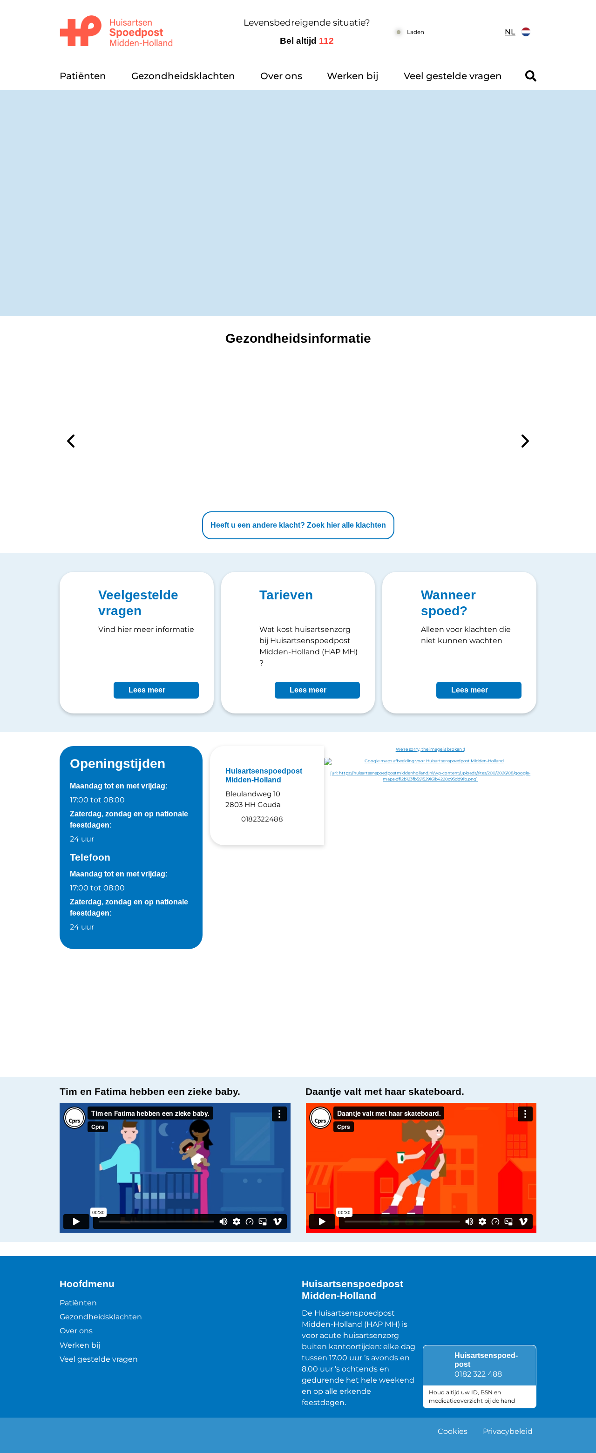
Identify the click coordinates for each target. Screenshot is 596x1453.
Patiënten (83, 75)
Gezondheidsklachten (183, 75)
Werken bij (353, 75)
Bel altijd (307, 41)
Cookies (452, 1431)
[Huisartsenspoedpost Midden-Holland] (142, 31)
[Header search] (530, 76)
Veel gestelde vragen (453, 75)
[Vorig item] (71, 442)
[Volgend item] (525, 442)
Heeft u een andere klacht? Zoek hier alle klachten (298, 525)
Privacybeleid (508, 1431)
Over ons (281, 75)
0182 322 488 (478, 1374)
